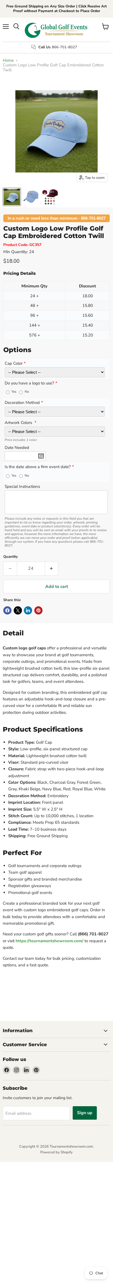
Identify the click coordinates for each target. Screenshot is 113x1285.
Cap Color (13, 363)
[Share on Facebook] (7, 610)
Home (8, 60)
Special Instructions (22, 486)
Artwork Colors (19, 422)
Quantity (10, 557)
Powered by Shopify (56, 1152)
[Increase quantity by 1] (51, 568)
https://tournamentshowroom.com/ (49, 941)
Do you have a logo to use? (29, 383)
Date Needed (17, 447)
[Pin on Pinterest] (38, 610)
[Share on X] (18, 610)
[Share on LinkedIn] (28, 610)
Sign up (84, 1113)
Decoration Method (22, 402)
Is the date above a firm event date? (38, 467)
